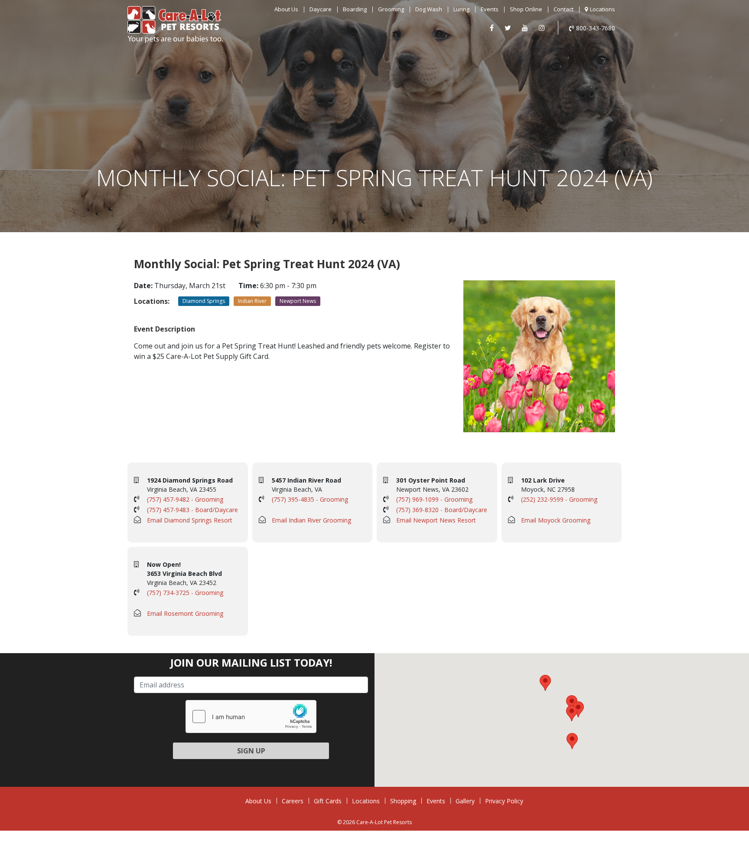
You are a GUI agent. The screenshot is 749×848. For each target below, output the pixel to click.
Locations (602, 9)
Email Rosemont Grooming (185, 613)
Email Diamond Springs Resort (189, 520)
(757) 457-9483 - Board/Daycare (192, 510)
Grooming (391, 9)
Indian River (252, 301)
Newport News (298, 301)
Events (489, 9)
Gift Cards (328, 801)
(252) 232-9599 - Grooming (559, 499)
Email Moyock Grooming (555, 520)
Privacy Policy (504, 801)
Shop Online (526, 9)
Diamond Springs (203, 301)
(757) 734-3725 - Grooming (185, 592)
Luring (461, 9)
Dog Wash (428, 9)
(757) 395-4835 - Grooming (310, 499)
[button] (571, 703)
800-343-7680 (595, 28)
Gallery (465, 801)
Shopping (403, 801)
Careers (292, 801)
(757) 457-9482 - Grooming (185, 499)
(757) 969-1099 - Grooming (434, 499)
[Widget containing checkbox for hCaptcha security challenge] (251, 716)
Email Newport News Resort (436, 520)
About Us (286, 9)
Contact (563, 9)
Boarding (355, 9)
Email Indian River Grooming (311, 520)
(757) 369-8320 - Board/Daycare (441, 510)
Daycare (320, 9)
